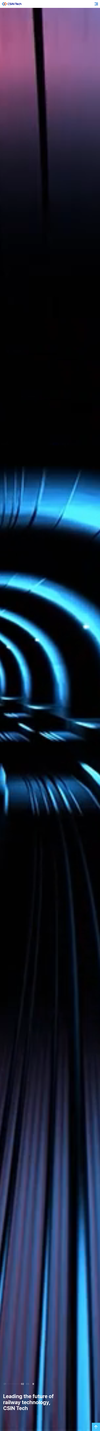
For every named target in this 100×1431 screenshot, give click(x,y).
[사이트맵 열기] (96, 4)
